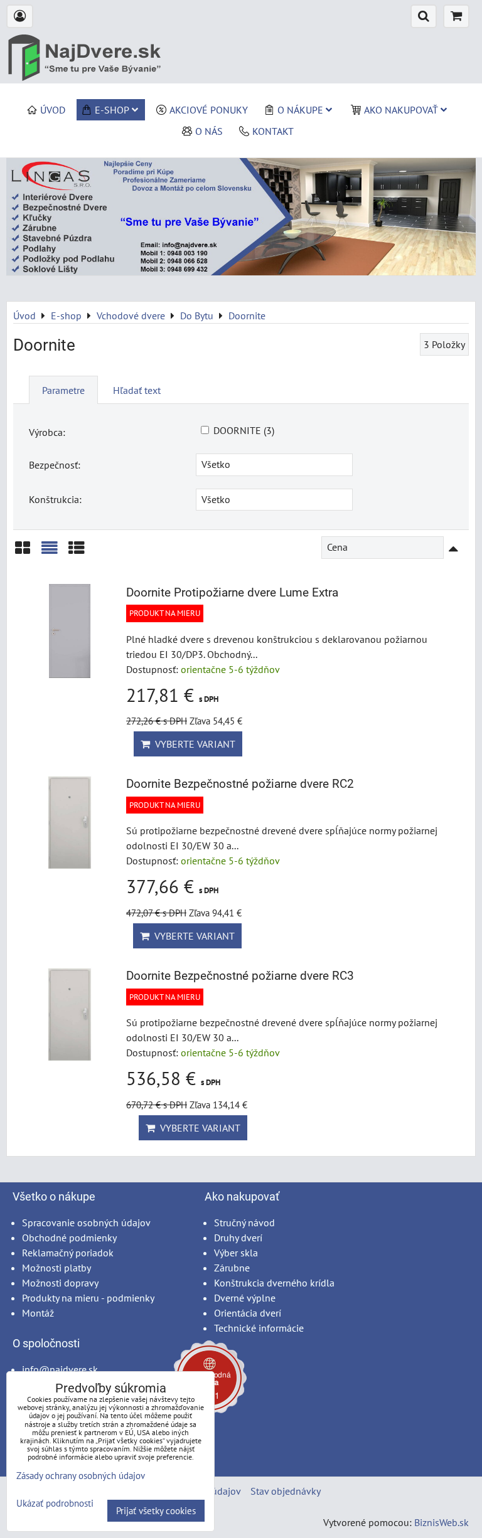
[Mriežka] (22, 552)
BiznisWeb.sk (441, 1522)
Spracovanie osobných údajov (86, 1222)
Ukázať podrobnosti (55, 1503)
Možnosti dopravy (60, 1282)
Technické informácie (259, 1328)
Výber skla (236, 1252)
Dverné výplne (245, 1297)
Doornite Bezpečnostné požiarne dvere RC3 (240, 975)
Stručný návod (244, 1222)
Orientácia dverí (247, 1313)
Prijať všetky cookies (156, 1511)
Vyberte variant (192, 744)
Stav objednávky (285, 1491)
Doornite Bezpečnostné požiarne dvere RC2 (240, 784)
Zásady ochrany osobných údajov (80, 1476)
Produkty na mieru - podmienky (88, 1297)
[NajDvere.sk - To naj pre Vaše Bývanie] (241, 271)
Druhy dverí (238, 1237)
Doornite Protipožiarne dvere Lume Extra (232, 592)
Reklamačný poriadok (68, 1252)
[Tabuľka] (76, 552)
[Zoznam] (49, 552)
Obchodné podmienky (69, 1237)
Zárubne (232, 1267)
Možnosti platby (56, 1267)
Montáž (38, 1313)
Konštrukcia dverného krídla (274, 1282)
